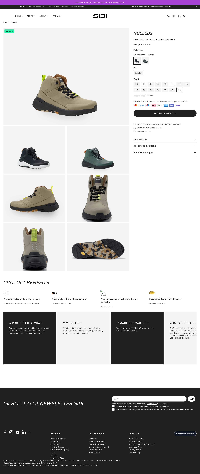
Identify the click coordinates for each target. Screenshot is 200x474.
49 (172, 90)
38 (151, 84)
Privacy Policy (152, 404)
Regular (138, 73)
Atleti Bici (54, 455)
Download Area (135, 447)
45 (144, 90)
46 (151, 90)
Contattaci (93, 439)
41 (173, 84)
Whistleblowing (135, 441)
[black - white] (137, 60)
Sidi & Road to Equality (59, 450)
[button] (18, 16)
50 (180, 90)
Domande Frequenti (97, 444)
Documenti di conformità (99, 447)
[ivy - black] (145, 60)
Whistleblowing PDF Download (141, 444)
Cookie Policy (134, 453)
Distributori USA (95, 450)
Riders (53, 453)
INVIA (191, 399)
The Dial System (57, 447)
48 (165, 90)
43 (186, 84)
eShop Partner (10, 465)
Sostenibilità (55, 441)
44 (136, 90)
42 (179, 84)
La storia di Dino (57, 458)
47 (158, 90)
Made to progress (57, 439)
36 (136, 84)
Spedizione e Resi (96, 441)
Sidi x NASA (55, 444)
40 (165, 84)
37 (145, 84)
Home (5, 23)
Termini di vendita (136, 439)
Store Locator (94, 453)
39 (158, 84)
